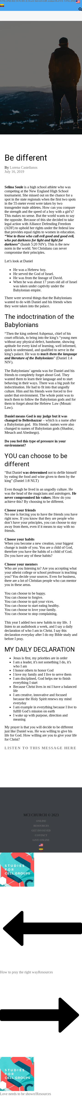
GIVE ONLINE (66, 1)
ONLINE (6, 1)
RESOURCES (20, 1)
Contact (51, 1)
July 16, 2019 (14, 172)
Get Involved (37, 1)
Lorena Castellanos (23, 167)
